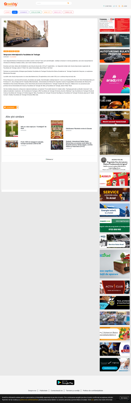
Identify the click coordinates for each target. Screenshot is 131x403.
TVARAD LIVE (68, 12)
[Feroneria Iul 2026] (115, 25)
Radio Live (57, 12)
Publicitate (43, 391)
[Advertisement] (73, 32)
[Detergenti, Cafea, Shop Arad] (115, 179)
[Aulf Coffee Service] (115, 194)
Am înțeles (124, 398)
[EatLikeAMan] (115, 102)
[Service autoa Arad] (115, 241)
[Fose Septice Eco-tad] (115, 264)
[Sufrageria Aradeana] (115, 140)
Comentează (10, 107)
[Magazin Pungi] (115, 225)
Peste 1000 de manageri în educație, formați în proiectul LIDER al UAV (32, 142)
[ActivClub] (115, 287)
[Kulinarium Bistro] (115, 333)
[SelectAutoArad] (115, 117)
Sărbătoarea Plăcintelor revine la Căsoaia (79, 128)
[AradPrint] (115, 79)
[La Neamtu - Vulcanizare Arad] (115, 349)
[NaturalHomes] (115, 40)
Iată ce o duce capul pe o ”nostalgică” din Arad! (33, 127)
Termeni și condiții (72, 391)
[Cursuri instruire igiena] (115, 163)
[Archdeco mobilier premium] (115, 318)
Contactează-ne (57, 391)
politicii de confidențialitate (29, 400)
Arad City (47, 12)
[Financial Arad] (115, 364)
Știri (14, 12)
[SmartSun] (115, 210)
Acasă (7, 12)
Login (125, 6)
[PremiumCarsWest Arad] (115, 56)
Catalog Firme (35, 12)
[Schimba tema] (119, 6)
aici (92, 400)
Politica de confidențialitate (93, 391)
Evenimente (23, 12)
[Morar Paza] (115, 302)
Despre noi (32, 391)
